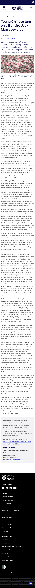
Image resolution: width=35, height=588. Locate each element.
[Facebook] (3, 488)
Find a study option (7, 517)
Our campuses (6, 507)
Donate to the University (8, 550)
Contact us (5, 539)
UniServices (5, 531)
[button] (33, 2)
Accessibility (4, 572)
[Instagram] (11, 488)
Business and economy (19, 39)
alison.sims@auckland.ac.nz (16, 459)
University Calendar (7, 524)
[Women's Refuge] (4, 568)
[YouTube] (14, 488)
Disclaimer (4, 574)
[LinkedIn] (7, 488)
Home (3, 17)
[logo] (17, 8)
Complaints (5, 553)
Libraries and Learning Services (10, 510)
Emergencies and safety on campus (11, 546)
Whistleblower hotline (7, 560)
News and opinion (13, 17)
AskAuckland (5, 543)
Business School (6, 39)
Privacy (18, 572)
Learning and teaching (8, 514)
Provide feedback (6, 556)
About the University (7, 496)
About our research (7, 503)
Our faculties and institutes (9, 500)
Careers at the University (8, 527)
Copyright (11, 572)
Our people (5, 521)
